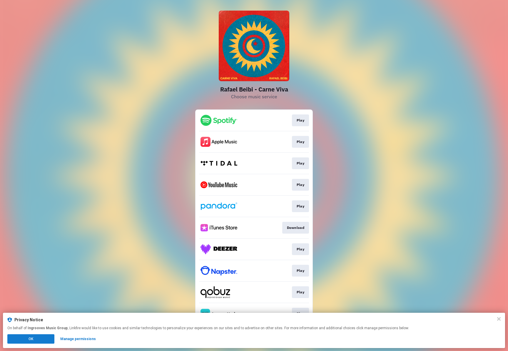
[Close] (499, 319)
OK (31, 339)
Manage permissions (78, 339)
